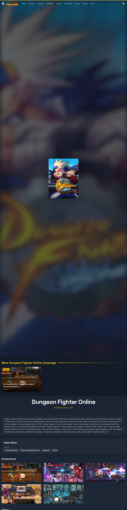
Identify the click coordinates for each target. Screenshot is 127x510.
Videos (77, 3)
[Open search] (123, 3)
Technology (68, 3)
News (24, 3)
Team (92, 3)
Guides (58, 3)
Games (85, 3)
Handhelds (50, 3)
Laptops (40, 3)
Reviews (32, 3)
